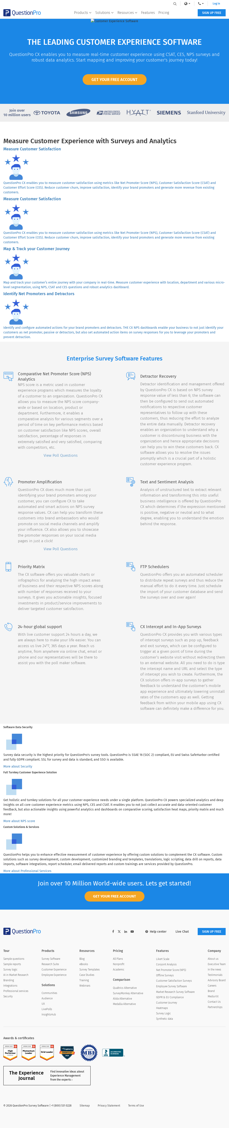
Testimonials (215, 975)
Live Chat (182, 932)
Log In (216, 3)
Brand (211, 991)
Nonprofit (118, 964)
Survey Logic (163, 1013)
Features (148, 13)
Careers (212, 985)
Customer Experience (54, 969)
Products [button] (81, 13)
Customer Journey (166, 1002)
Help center (158, 932)
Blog (82, 958)
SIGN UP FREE (211, 13)
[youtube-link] (132, 932)
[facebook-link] (113, 932)
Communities (49, 993)
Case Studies (86, 975)
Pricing (163, 13)
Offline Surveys (165, 975)
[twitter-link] (119, 932)
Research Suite (50, 964)
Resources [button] (125, 13)
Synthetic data (164, 1018)
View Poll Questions (61, 455)
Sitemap (85, 1105)
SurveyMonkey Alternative (128, 993)
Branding (8, 980)
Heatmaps (162, 1008)
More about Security (17, 766)
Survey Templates (89, 969)
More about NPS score (19, 821)
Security (8, 996)
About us (213, 958)
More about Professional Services (27, 871)
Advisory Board (217, 980)
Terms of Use (136, 1105)
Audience (47, 998)
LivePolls (47, 1009)
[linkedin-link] (125, 932)
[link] (187, 3)
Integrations (10, 985)
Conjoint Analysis (166, 964)
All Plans (118, 958)
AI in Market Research (15, 975)
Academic (118, 969)
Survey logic (10, 969)
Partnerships (215, 1007)
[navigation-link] (201, 3)
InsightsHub (49, 1014)
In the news (214, 969)
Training (84, 980)
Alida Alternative (122, 998)
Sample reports (12, 964)
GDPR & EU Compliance (170, 997)
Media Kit (213, 996)
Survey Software (51, 958)
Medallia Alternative (124, 1004)
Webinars (84, 985)
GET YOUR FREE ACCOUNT (114, 79)
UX (43, 1003)
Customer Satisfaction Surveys (174, 980)
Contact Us (214, 1001)
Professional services (15, 991)
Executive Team (217, 964)
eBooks (83, 964)
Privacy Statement (109, 1105)
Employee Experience (54, 975)
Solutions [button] (102, 13)
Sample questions (13, 958)
